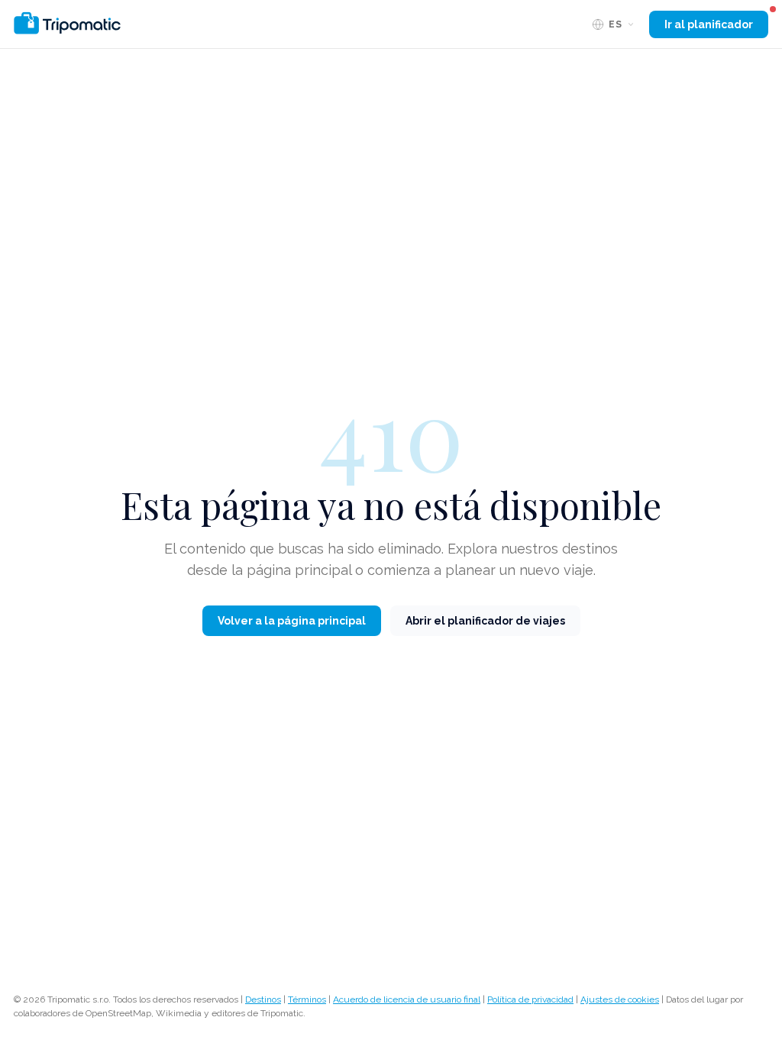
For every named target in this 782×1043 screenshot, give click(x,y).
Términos (307, 999)
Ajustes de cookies (619, 999)
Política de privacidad (530, 999)
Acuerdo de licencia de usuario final (406, 999)
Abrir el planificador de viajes (485, 621)
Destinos (263, 999)
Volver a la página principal (292, 621)
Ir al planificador (708, 24)
